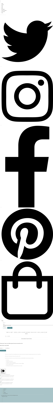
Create (6, 396)
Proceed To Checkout (29, 338)
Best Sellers (3, 9)
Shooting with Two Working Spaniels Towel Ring (6, 383)
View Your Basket (23, 338)
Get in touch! (3, 11)
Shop (2, 5)
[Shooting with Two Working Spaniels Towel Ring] (6, 382)
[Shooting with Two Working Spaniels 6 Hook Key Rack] (7, 375)
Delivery (3, 4)
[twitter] (27, 66)
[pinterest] (27, 260)
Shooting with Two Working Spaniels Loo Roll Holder (6, 380)
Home (2, 3)
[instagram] (27, 125)
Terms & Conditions (4, 10)
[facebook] (27, 207)
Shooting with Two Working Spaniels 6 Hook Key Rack (7, 376)
